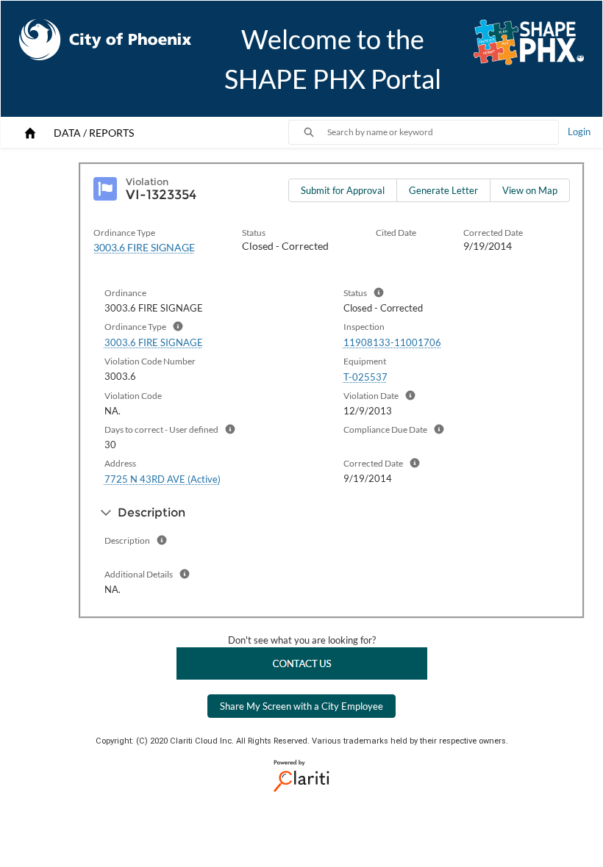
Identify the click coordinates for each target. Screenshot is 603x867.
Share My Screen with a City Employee (301, 706)
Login (579, 131)
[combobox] (442, 132)
